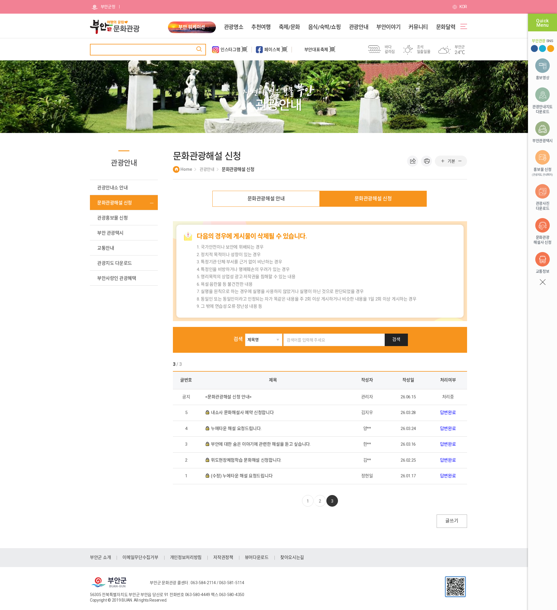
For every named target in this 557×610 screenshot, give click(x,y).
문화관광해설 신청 (373, 198)
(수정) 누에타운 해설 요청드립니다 (242, 475)
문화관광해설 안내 (266, 198)
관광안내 (358, 27)
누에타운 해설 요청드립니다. (237, 428)
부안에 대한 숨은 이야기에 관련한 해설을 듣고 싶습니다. (261, 444)
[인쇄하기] (426, 161)
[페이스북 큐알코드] (284, 51)
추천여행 (260, 27)
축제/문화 (289, 27)
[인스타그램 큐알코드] (244, 51)
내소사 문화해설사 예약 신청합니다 (243, 412)
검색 (238, 339)
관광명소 (233, 27)
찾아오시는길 (292, 557)
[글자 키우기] (443, 161)
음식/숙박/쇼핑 (324, 27)
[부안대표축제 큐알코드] (332, 51)
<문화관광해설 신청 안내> (229, 397)
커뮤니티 (418, 27)
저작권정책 (223, 557)
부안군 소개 (100, 557)
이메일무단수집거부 (140, 557)
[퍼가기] (412, 161)
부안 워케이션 (191, 27)
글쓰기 (451, 520)
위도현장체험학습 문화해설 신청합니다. (247, 460)
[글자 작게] (460, 161)
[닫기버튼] (542, 282)
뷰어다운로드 (257, 557)
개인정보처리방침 (186, 557)
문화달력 (445, 27)
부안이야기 (388, 27)
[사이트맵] (463, 26)
